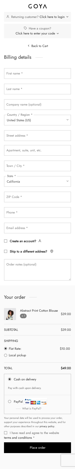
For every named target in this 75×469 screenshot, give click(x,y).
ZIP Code (14, 197)
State (11, 176)
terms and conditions (18, 437)
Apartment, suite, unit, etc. (24, 150)
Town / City (15, 166)
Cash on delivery (25, 379)
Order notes (21, 264)
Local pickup (17, 355)
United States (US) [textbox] (19, 120)
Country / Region (20, 115)
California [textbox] (13, 181)
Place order (37, 447)
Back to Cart (39, 46)
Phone (12, 212)
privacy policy (47, 426)
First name (14, 73)
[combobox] (37, 120)
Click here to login (52, 17)
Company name (23, 104)
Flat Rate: (15, 348)
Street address (17, 135)
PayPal (27, 404)
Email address (17, 228)
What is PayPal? (31, 408)
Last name (14, 89)
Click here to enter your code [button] (35, 33)
